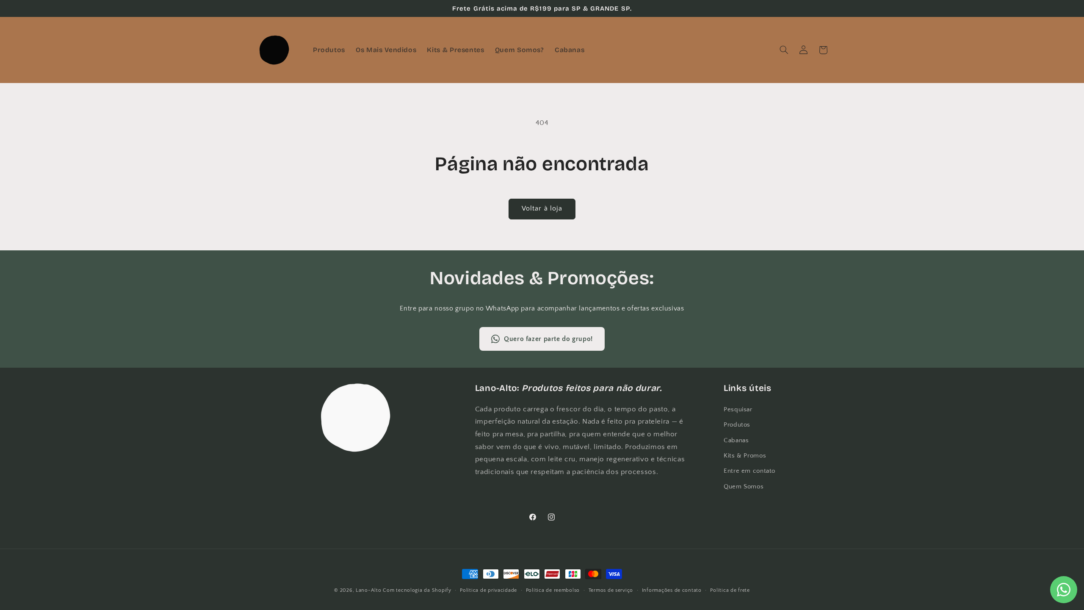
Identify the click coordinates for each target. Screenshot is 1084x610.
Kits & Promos (745, 455)
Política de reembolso (553, 590)
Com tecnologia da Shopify (417, 590)
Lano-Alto (369, 590)
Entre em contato (749, 471)
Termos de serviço (611, 590)
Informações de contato (672, 590)
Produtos (737, 424)
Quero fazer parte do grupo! (548, 339)
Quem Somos (743, 486)
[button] (784, 50)
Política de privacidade (488, 590)
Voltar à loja (542, 208)
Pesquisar (738, 409)
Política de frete (730, 590)
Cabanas (736, 440)
